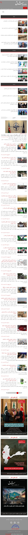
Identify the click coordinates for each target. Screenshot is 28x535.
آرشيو (7, 519)
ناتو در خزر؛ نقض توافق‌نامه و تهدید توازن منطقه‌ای (14, 135)
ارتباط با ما (16, 519)
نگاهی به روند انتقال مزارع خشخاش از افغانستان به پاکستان (8, 196)
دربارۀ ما (11, 519)
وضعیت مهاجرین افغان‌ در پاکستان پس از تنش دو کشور (9, 340)
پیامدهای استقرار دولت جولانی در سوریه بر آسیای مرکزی (9, 248)
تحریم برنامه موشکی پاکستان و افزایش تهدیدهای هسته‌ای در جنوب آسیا (8, 299)
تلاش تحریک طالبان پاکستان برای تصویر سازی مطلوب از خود (9, 379)
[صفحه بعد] (6, 393)
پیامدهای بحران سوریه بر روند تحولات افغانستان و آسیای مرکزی (9, 353)
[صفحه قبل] (21, 393)
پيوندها (20, 519)
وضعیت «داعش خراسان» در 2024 (9, 287)
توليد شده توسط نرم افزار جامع (14, 534)
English (25, 8)
